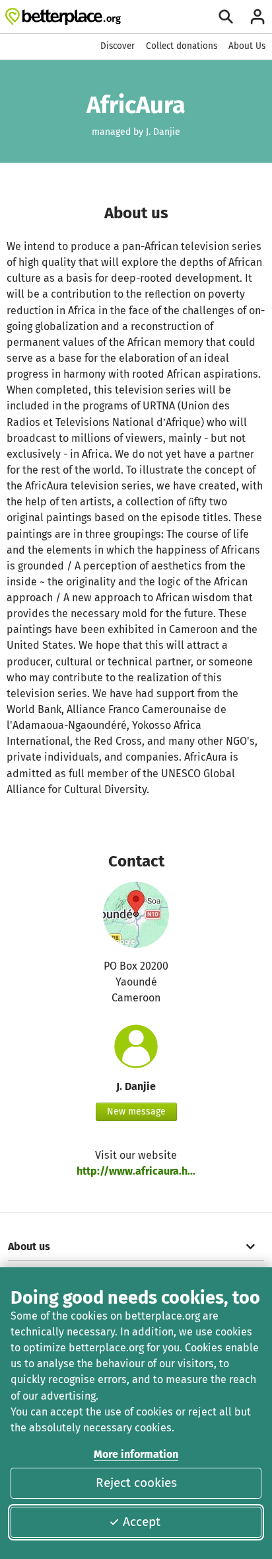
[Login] (257, 16)
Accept (141, 1521)
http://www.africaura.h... (136, 1171)
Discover (117, 46)
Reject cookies (136, 1482)
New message (136, 1111)
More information (136, 1454)
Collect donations (181, 46)
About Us (246, 46)
